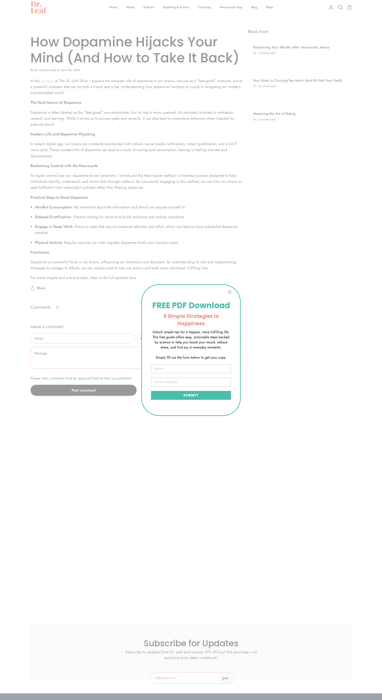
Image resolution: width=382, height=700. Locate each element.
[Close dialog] (229, 292)
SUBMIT (191, 395)
